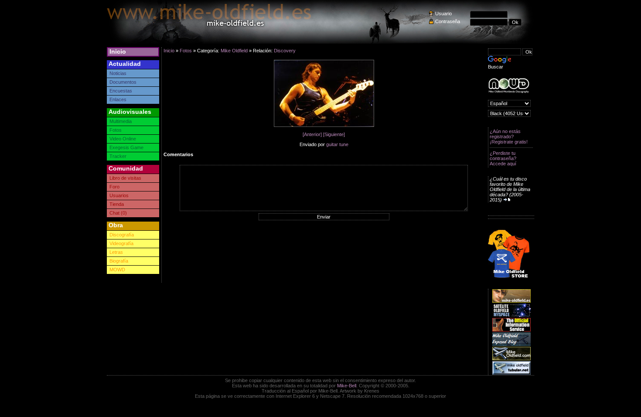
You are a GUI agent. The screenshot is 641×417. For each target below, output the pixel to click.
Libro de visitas (125, 178)
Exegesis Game (126, 147)
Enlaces (117, 99)
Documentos (122, 82)
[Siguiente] (334, 134)
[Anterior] (312, 134)
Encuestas (120, 90)
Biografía (118, 260)
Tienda (116, 204)
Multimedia (120, 121)
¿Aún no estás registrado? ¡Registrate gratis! (509, 136)
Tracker (117, 156)
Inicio (117, 51)
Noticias (117, 73)
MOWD (117, 269)
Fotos (115, 130)
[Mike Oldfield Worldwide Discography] (508, 85)
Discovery (285, 50)
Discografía (121, 234)
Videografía (121, 243)
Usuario (443, 13)
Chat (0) (118, 212)
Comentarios (178, 154)
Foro (114, 186)
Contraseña (447, 21)
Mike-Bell (346, 385)
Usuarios (119, 195)
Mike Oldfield (234, 50)
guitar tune (337, 144)
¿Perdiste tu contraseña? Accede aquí (503, 158)
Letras (116, 252)
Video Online (122, 138)
